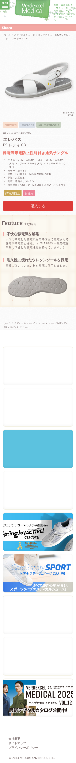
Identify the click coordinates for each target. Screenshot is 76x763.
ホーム (7, 34)
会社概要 (14, 739)
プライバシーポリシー (23, 747)
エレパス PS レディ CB (16, 38)
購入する (38, 205)
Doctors (27, 125)
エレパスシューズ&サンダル (53, 34)
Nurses (10, 125)
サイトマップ (17, 743)
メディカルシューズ (24, 34)
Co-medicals (48, 125)
